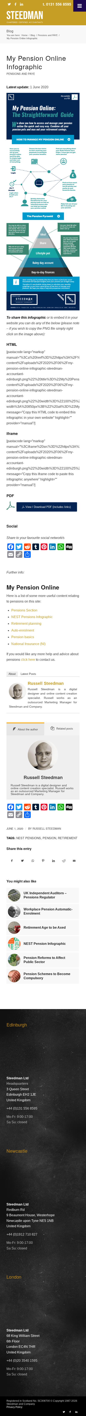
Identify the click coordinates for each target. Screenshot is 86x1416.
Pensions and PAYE (20, 74)
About (12, 673)
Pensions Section (24, 610)
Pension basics (22, 637)
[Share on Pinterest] (43, 861)
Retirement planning (26, 623)
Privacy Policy (14, 1407)
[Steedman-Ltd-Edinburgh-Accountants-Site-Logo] (35, 17)
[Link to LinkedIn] (21, 4)
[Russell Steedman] (17, 698)
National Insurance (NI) (28, 644)
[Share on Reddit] (64, 861)
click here (28, 659)
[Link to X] (9, 4)
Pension (49, 838)
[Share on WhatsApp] (33, 861)
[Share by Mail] (74, 861)
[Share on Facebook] (12, 861)
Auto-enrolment (22, 630)
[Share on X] (22, 861)
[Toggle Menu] (79, 6)
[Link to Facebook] (15, 4)
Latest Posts (28, 673)
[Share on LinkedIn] (53, 861)
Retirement (67, 838)
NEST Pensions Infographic (32, 617)
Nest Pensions (28, 838)
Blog (9, 31)
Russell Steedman (46, 683)
